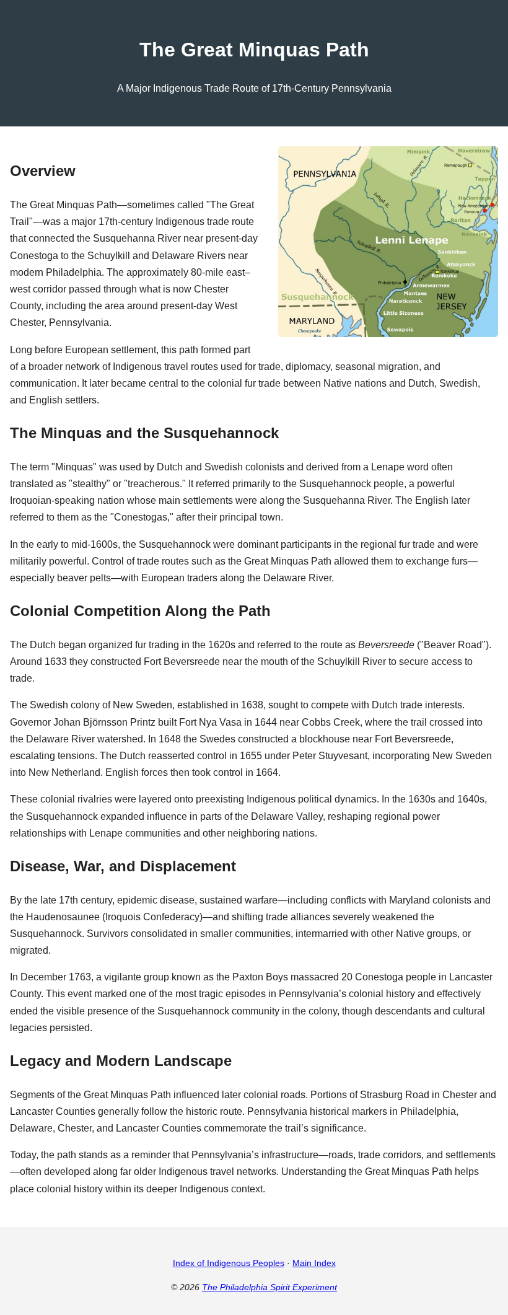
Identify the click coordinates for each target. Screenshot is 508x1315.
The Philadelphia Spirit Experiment (269, 1287)
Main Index (314, 1263)
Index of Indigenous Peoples (228, 1263)
